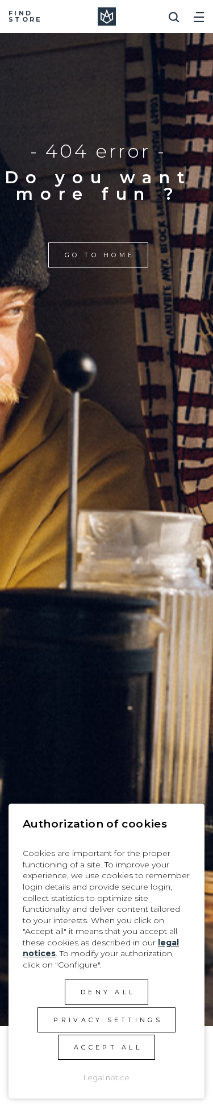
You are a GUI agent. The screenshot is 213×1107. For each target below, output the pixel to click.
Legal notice (106, 1077)
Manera (107, 16)
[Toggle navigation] (198, 13)
